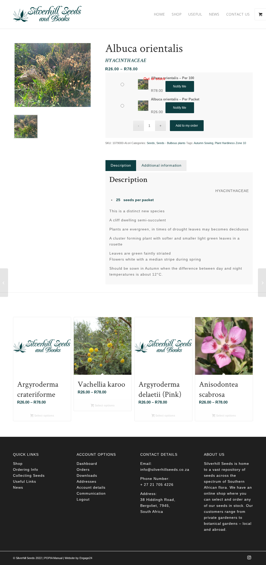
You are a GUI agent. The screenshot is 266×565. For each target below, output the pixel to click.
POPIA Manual (53, 558)
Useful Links (24, 481)
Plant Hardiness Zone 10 (230, 143)
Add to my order (187, 125)
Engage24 (85, 558)
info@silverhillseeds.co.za (164, 469)
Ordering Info (25, 469)
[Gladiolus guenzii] (262, 282)
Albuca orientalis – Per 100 (172, 78)
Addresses (86, 481)
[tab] (120, 165)
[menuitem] (159, 14)
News (18, 487)
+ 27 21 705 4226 (157, 484)
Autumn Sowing (203, 143)
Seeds (151, 143)
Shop (18, 463)
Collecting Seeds (29, 475)
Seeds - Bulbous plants (170, 143)
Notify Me (179, 86)
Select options (44, 415)
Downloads (87, 475)
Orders (83, 469)
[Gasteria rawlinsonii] (4, 282)
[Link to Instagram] (249, 559)
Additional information (162, 165)
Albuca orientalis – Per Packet (175, 99)
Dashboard (87, 463)
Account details (91, 487)
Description (121, 165)
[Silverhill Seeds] (47, 14)
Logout (83, 499)
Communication (91, 493)
